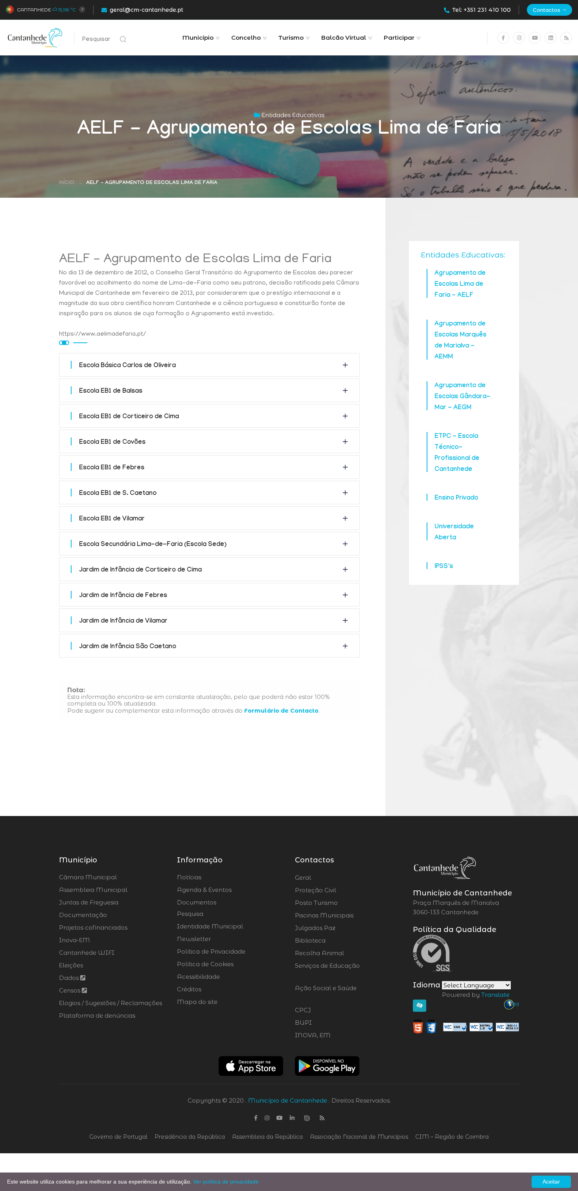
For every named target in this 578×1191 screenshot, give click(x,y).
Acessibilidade (198, 976)
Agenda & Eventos (204, 889)
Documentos (196, 902)
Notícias (189, 877)
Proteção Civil (337, 890)
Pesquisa (190, 913)
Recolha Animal (340, 953)
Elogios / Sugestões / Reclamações (110, 1003)
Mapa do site (197, 1001)
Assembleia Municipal (93, 889)
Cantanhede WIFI (86, 952)
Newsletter (194, 939)
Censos (70, 990)
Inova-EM (74, 940)
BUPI (325, 1023)
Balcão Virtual (343, 37)
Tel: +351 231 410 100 (481, 9)
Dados (69, 977)
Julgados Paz (337, 928)
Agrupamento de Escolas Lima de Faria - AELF (460, 285)
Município (198, 37)
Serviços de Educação (327, 970)
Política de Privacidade (211, 951)
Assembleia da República (267, 1136)
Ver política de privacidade (226, 1181)
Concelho (246, 37)
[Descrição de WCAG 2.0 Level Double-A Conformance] (466, 1026)
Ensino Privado (456, 498)
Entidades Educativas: (463, 254)
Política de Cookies (205, 964)
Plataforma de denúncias (97, 1015)
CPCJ (324, 1010)
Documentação (83, 915)
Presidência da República (190, 1136)
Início (66, 183)
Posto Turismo (337, 903)
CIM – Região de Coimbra (452, 1136)
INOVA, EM (334, 1035)
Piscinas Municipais (346, 915)
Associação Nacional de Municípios (359, 1136)
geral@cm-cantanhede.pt (146, 9)
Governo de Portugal (118, 1136)
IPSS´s (443, 567)
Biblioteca (332, 941)
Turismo (291, 37)
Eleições (71, 965)
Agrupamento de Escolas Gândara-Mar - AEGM (462, 397)
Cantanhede (34, 10)
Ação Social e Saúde (326, 993)
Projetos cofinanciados (93, 927)
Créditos (189, 989)
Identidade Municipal (210, 926)
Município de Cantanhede (287, 1100)
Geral (324, 878)
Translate (495, 994)
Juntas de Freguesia (88, 902)
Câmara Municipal (88, 877)
